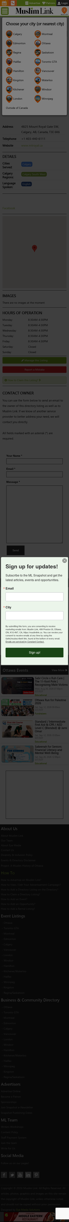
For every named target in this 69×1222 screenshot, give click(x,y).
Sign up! (34, 652)
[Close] (64, 560)
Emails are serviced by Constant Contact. (25, 641)
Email (10, 588)
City (8, 607)
